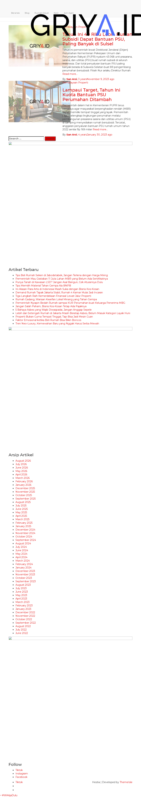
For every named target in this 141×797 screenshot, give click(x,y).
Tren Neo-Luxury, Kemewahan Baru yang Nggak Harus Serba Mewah (57, 323)
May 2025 (21, 512)
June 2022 (21, 633)
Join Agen (69, 13)
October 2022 (23, 619)
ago (96, 79)
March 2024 (22, 560)
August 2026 (23, 460)
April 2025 (21, 515)
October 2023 (23, 577)
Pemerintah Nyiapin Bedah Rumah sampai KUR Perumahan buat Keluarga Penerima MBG (70, 302)
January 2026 (23, 484)
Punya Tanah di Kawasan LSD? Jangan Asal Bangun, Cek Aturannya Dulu (59, 282)
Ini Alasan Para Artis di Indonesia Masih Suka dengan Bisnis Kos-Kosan (57, 289)
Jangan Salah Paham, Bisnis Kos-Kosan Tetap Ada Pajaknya (50, 306)
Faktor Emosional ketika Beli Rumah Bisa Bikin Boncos (48, 320)
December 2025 (25, 488)
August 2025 (23, 502)
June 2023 (21, 591)
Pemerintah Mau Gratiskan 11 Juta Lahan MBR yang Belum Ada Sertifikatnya (61, 278)
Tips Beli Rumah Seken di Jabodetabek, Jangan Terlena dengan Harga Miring (61, 275)
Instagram (21, 773)
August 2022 (23, 626)
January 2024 (23, 567)
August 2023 (23, 584)
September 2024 (25, 540)
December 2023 (25, 571)
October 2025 (23, 495)
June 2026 (21, 467)
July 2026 (21, 464)
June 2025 (21, 509)
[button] (8, 795)
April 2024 (21, 557)
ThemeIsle (126, 782)
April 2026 (21, 474)
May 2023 (21, 595)
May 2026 (21, 471)
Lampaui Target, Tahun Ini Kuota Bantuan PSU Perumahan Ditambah (91, 94)
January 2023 (23, 609)
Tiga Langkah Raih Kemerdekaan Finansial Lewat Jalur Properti (53, 295)
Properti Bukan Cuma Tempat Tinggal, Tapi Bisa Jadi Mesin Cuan (54, 316)
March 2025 (22, 519)
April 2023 (21, 598)
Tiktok (19, 770)
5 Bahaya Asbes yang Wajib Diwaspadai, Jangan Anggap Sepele (53, 309)
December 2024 (25, 529)
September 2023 (25, 581)
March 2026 (22, 478)
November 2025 (25, 491)
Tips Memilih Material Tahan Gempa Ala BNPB (43, 285)
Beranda (15, 13)
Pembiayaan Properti (75, 82)
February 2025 (23, 522)
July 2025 (20, 505)
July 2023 (21, 588)
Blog (27, 13)
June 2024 (21, 550)
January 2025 (23, 526)
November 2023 (25, 574)
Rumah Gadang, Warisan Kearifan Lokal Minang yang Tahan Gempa (56, 299)
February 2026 (24, 481)
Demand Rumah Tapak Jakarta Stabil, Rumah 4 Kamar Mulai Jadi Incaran (59, 292)
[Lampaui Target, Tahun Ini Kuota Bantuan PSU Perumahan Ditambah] (39, 101)
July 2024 (21, 546)
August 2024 (23, 543)
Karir (56, 13)
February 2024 (24, 564)
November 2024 (25, 533)
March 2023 (22, 602)
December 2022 (25, 612)
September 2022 (25, 622)
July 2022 (21, 629)
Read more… (70, 73)
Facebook (21, 777)
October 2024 (23, 536)
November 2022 (25, 615)
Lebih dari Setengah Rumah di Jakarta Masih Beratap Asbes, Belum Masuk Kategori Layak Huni (72, 313)
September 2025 (25, 498)
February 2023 (24, 605)
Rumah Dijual (42, 13)
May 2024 (21, 553)
